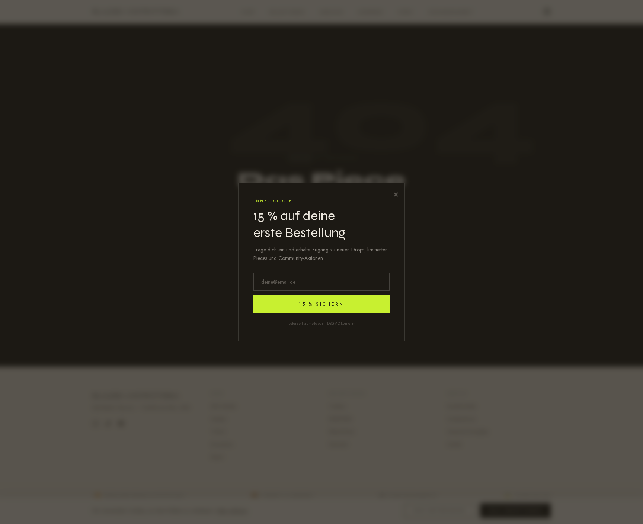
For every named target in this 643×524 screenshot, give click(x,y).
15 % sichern (321, 304)
